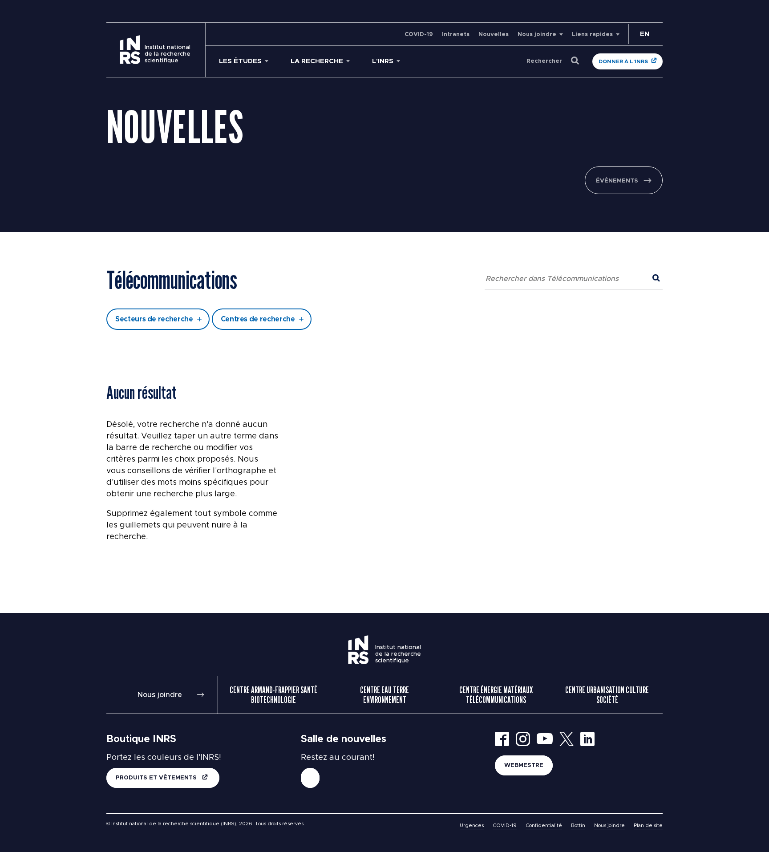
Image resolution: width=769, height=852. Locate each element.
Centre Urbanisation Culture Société (607, 695)
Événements (617, 181)
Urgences (472, 825)
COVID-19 (419, 34)
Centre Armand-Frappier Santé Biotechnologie (273, 695)
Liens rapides (592, 34)
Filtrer (385, 287)
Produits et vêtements (157, 778)
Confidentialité (544, 825)
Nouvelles (493, 34)
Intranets (455, 34)
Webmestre (523, 765)
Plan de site (648, 825)
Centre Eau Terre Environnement (384, 695)
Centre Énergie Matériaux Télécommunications (496, 695)
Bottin (578, 825)
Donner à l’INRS (623, 61)
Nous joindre (537, 34)
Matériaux (306, 250)
